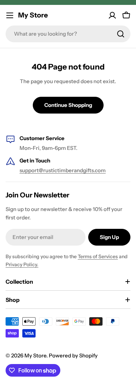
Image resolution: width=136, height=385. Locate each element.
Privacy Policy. (22, 264)
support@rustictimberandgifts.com (63, 170)
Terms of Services (98, 256)
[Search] (120, 34)
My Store (33, 15)
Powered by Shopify (73, 355)
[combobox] (68, 34)
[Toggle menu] (10, 15)
